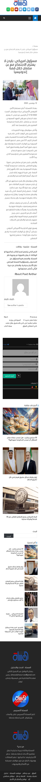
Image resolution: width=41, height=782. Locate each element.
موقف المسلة (15, 773)
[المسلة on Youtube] (16, 9)
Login (5, 344)
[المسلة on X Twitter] (33, 9)
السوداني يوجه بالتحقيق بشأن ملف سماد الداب (12, 321)
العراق (34, 773)
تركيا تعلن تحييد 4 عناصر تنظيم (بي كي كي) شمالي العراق (29, 321)
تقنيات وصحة (32, 776)
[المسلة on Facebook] (37, 9)
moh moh (9, 299)
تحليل (6, 773)
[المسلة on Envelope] (29, 9)
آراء (29, 779)
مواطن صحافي (9, 776)
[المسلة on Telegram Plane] (24, 9)
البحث (35, 531)
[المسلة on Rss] (12, 9)
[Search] (4, 18)
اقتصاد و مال (20, 776)
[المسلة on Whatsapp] (8, 9)
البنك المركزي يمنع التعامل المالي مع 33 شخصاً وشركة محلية (14, 583)
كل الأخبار (13, 779)
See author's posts (16, 305)
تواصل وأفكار (22, 779)
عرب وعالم (26, 773)
